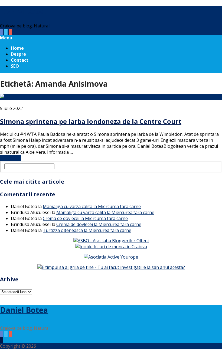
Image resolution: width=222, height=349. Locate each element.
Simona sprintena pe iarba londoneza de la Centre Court (90, 121)
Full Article (10, 158)
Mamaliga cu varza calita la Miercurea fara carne (92, 206)
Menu (6, 38)
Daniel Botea (24, 11)
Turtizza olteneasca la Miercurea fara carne (87, 230)
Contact (19, 60)
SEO (15, 66)
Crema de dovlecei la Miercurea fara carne (85, 218)
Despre (18, 54)
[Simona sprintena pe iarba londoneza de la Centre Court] (111, 97)
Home (17, 48)
